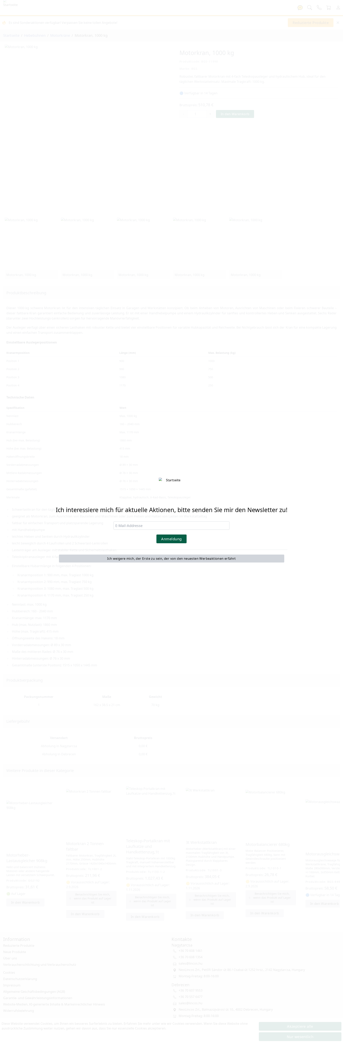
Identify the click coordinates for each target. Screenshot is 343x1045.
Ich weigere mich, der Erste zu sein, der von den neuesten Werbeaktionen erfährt (171, 558)
